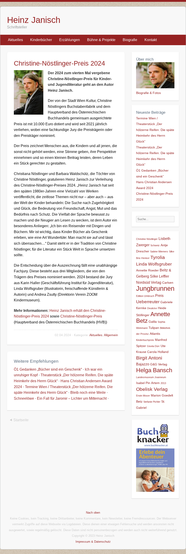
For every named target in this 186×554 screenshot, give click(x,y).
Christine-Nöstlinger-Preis (81, 316)
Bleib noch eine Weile (88, 392)
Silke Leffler (159, 276)
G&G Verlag (158, 364)
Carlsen (167, 282)
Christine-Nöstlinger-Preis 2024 (59, 63)
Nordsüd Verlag (148, 282)
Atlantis (155, 333)
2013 (163, 383)
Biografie (130, 40)
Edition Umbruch (145, 296)
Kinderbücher (41, 40)
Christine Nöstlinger (147, 239)
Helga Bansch (154, 370)
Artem (155, 383)
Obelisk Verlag (152, 389)
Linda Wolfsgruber (154, 264)
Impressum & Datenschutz (93, 541)
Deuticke (152, 308)
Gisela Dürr (153, 346)
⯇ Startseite (19, 420)
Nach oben (93, 512)
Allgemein (111, 335)
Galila (153, 321)
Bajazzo (142, 364)
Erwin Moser (143, 395)
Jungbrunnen (155, 288)
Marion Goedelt (162, 395)
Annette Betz (153, 317)
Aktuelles (15, 40)
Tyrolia (157, 257)
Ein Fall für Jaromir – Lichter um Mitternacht (72, 398)
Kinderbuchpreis (145, 340)
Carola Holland (158, 352)
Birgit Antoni (149, 357)
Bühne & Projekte (101, 40)
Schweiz (155, 245)
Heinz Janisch (33, 20)
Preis (159, 295)
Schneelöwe (24, 398)
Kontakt (150, 40)
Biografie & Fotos (148, 93)
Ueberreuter (147, 301)
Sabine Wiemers (159, 251)
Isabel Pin (143, 383)
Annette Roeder (147, 270)
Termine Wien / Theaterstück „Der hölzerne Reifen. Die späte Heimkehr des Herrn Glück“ (155, 129)
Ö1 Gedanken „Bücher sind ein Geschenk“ (48, 369)
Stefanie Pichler (151, 401)
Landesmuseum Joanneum (151, 377)
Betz (139, 401)
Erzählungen (69, 40)
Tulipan (154, 328)
